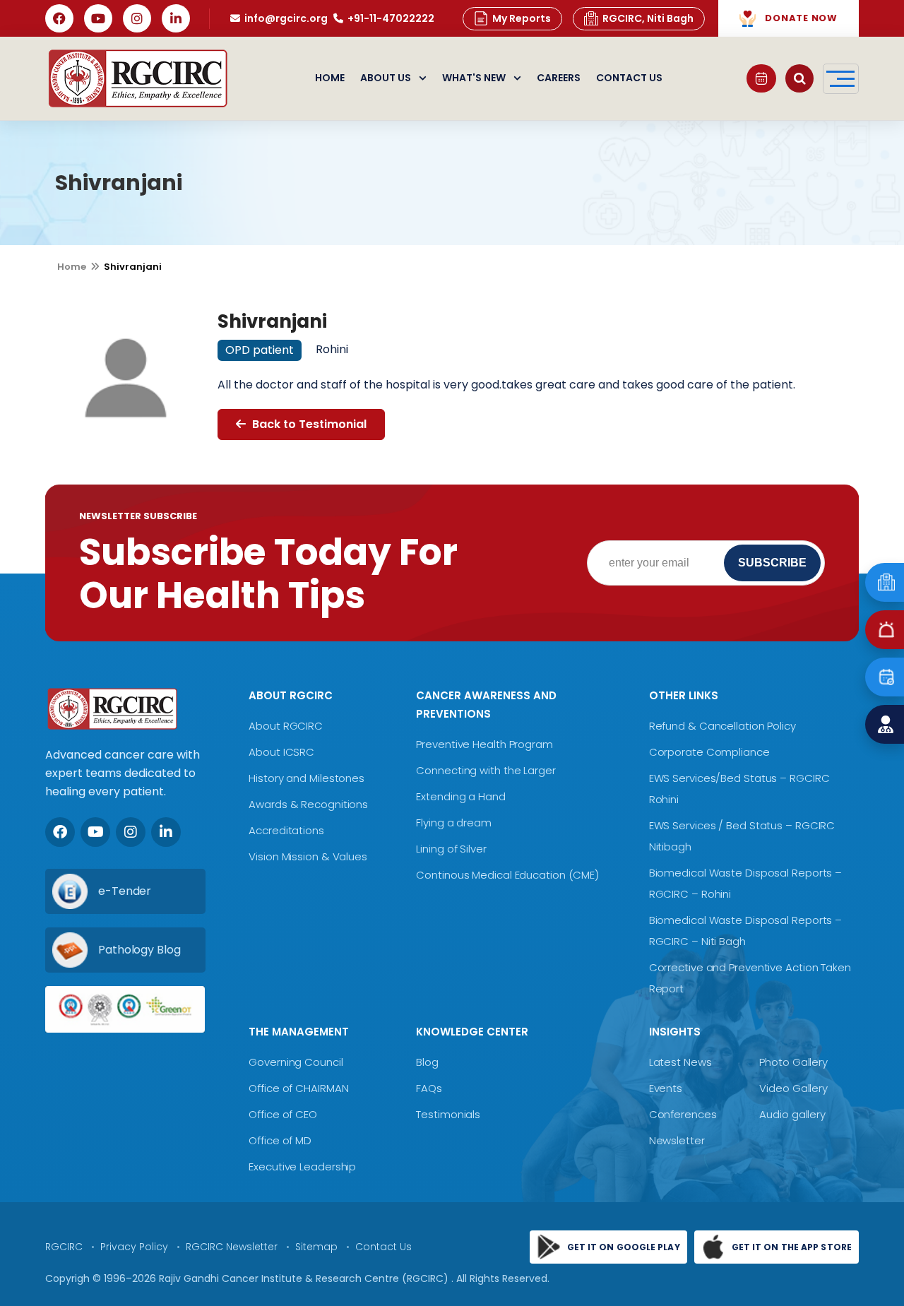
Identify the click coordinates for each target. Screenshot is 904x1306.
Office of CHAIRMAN (298, 1088)
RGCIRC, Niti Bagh (648, 18)
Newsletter (677, 1140)
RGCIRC (64, 1247)
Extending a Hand (460, 796)
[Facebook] (59, 18)
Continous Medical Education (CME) (507, 874)
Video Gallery (793, 1088)
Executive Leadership (302, 1166)
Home (330, 78)
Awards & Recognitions (308, 804)
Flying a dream (454, 822)
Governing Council (296, 1062)
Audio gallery (792, 1114)
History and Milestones (306, 778)
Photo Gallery (793, 1062)
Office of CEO (283, 1114)
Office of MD (280, 1140)
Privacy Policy (134, 1247)
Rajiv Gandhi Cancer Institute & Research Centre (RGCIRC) (305, 1278)
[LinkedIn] (176, 18)
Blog (427, 1062)
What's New (474, 78)
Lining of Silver (451, 848)
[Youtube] (95, 832)
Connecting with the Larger (485, 770)
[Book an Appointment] (761, 78)
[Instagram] (137, 18)
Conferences (683, 1114)
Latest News (680, 1062)
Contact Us (629, 78)
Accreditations (286, 830)
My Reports (521, 18)
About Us (385, 78)
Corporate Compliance (709, 751)
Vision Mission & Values (308, 856)
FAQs (429, 1088)
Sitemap (316, 1247)
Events (665, 1088)
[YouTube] (98, 18)
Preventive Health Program (484, 744)
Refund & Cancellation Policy (722, 725)
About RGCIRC (286, 725)
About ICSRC (281, 751)
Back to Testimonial (308, 424)
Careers (559, 78)
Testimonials (448, 1114)
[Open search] (799, 78)
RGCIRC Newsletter (232, 1247)
